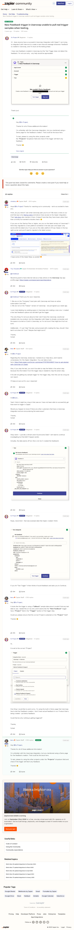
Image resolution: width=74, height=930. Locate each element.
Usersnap (14, 157)
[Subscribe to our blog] (40, 922)
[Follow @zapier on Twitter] (44, 922)
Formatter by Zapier (49, 891)
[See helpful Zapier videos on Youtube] (47, 922)
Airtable (36, 896)
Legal (63, 927)
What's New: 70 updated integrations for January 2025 (20, 877)
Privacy (69, 927)
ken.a (12, 597)
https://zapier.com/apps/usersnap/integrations (35, 280)
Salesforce (60, 896)
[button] (61, 3)
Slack (19, 896)
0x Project (14, 37)
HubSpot (27, 896)
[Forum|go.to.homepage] (17, 3)
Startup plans (28, 215)
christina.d (13, 201)
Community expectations (14, 850)
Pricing (11, 914)
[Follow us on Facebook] (33, 922)
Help (17, 914)
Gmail (38, 891)
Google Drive (9, 896)
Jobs (44, 914)
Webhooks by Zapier (25, 891)
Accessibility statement (43, 907)
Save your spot (10, 829)
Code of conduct (11, 844)
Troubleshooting (22, 14)
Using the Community (13, 847)
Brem (12, 349)
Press (39, 914)
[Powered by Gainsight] (37, 903)
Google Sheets (10, 891)
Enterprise (52, 914)
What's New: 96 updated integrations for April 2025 (19, 871)
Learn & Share (16, 9)
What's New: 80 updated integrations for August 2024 (20, 874)
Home (5, 14)
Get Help (4, 9)
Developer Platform (28, 914)
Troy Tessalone (15, 269)
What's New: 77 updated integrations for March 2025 (20, 867)
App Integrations (37, 917)
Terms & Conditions (29, 907)
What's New (30, 9)
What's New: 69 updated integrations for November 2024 (21, 864)
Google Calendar (48, 896)
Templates (61, 914)
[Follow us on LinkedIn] (37, 922)
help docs (18, 217)
